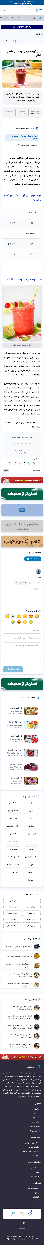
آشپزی (26, 18)
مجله (37, 1172)
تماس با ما (35, 1109)
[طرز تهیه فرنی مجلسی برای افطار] (22, 710)
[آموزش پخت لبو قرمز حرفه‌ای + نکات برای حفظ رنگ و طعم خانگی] (22, 766)
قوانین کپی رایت (33, 1130)
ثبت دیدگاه (34, 558)
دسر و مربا (15, 18)
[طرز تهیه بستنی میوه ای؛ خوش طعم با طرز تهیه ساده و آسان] (22, 780)
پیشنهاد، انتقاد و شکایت (30, 1151)
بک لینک (36, 1197)
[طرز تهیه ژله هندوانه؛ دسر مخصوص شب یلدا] (22, 738)
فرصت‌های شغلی (33, 1126)
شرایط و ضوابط (34, 1147)
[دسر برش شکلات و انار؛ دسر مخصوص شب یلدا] (22, 752)
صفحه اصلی (35, 1168)
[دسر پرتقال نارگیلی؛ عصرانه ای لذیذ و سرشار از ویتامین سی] (22, 724)
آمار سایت (36, 1117)
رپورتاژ (37, 1193)
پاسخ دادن (22, 583)
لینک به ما (35, 1122)
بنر (38, 1201)
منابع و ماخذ (34, 1156)
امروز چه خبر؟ (34, 1176)
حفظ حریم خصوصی (32, 1143)
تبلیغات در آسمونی (32, 1188)
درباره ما (36, 1113)
